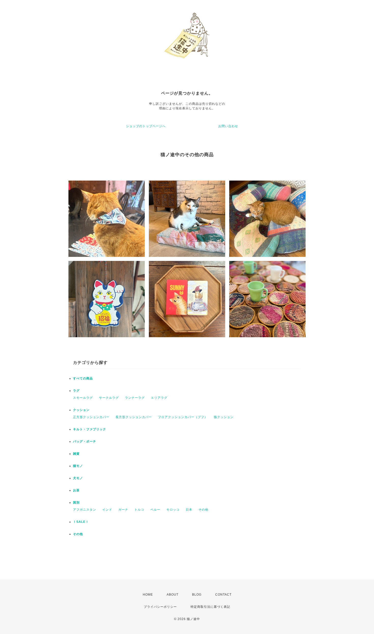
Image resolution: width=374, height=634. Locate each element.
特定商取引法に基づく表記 (210, 607)
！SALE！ (81, 522)
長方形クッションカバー (134, 417)
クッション (81, 410)
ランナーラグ (135, 398)
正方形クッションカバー (91, 417)
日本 (189, 509)
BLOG (197, 594)
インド (107, 509)
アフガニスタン (84, 509)
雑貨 (76, 453)
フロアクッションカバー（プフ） (183, 417)
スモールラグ (83, 398)
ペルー (155, 509)
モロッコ (173, 509)
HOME (148, 594)
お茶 (76, 490)
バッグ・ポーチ (84, 441)
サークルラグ (109, 398)
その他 (203, 509)
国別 (76, 502)
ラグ (76, 390)
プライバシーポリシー (160, 607)
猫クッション (224, 417)
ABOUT (172, 594)
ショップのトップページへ (146, 126)
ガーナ (123, 509)
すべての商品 (83, 378)
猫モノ (78, 466)
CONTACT (223, 594)
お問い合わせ (228, 126)
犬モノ (78, 478)
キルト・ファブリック (89, 429)
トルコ (139, 509)
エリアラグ (159, 398)
